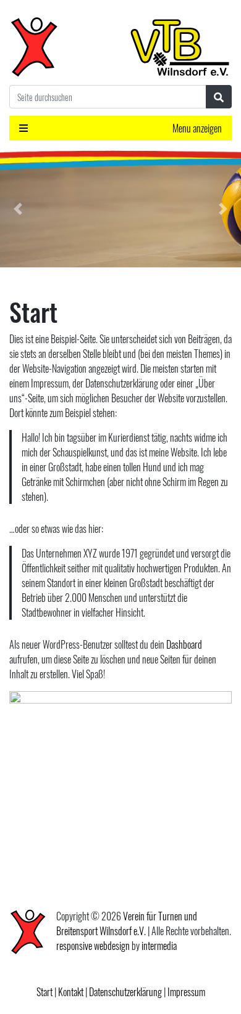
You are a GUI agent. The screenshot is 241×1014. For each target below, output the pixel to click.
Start (44, 991)
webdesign (112, 945)
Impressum (186, 991)
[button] (18, 208)
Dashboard (184, 644)
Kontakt (70, 991)
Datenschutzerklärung (125, 991)
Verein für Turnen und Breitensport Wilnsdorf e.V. (126, 923)
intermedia (159, 945)
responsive (74, 945)
